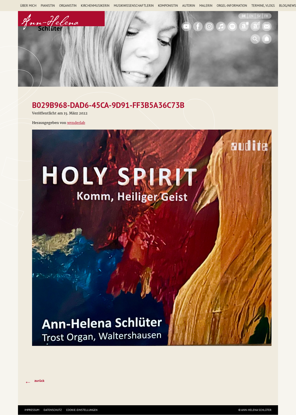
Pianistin (48, 5)
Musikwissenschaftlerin (134, 5)
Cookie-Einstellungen (82, 410)
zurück (34, 381)
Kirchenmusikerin (95, 5)
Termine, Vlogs (263, 5)
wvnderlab (76, 122)
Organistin (67, 5)
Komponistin (168, 5)
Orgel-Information (232, 5)
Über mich (28, 5)
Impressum (31, 410)
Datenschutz (53, 410)
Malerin (205, 5)
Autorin (188, 5)
